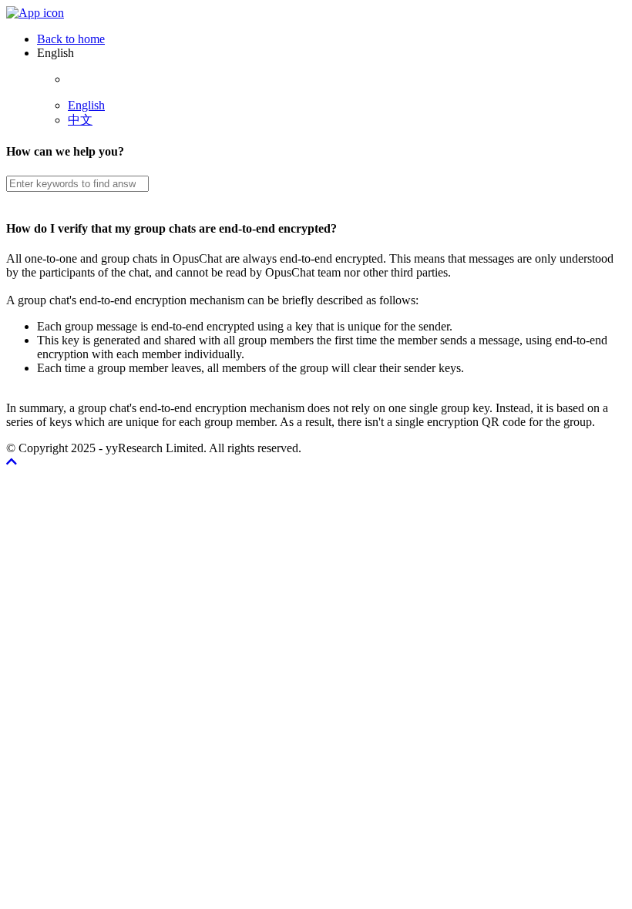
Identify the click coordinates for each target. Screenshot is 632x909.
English (86, 105)
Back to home (71, 38)
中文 (80, 119)
